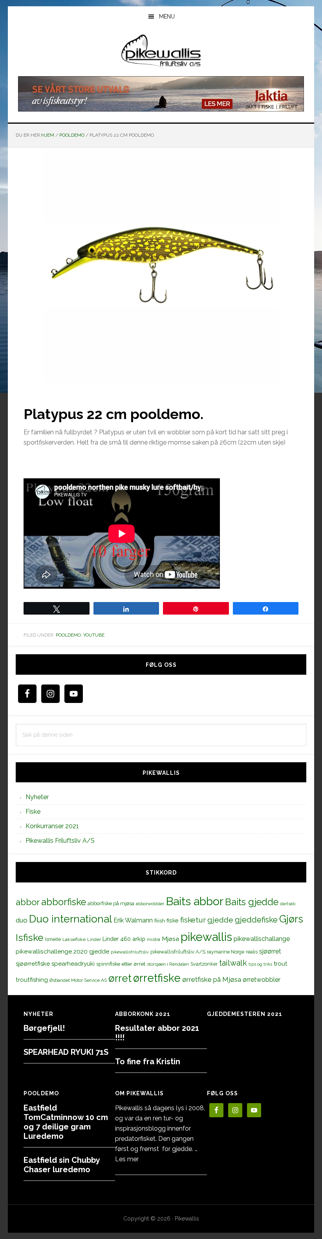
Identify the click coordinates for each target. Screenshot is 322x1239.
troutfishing (32, 979)
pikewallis (206, 937)
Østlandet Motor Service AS (78, 980)
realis (252, 952)
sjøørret (270, 951)
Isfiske (29, 937)
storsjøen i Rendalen (168, 964)
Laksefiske (74, 939)
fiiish (159, 920)
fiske (172, 920)
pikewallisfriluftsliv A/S (177, 952)
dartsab (287, 903)
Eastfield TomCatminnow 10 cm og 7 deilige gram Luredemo (66, 1122)
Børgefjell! (44, 1028)
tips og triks (260, 964)
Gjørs (291, 919)
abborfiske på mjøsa (111, 903)
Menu (167, 16)
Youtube (93, 635)
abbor (28, 902)
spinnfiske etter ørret (120, 964)
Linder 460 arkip (123, 938)
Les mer (127, 1159)
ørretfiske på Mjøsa (211, 979)
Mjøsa (170, 939)
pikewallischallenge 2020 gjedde (62, 951)
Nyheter (37, 797)
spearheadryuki (73, 963)
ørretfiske (157, 978)
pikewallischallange (262, 939)
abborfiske (63, 902)
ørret (120, 978)
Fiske (33, 811)
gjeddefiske (256, 919)
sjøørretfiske (33, 963)
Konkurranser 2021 (52, 826)
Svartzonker (204, 964)
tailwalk (233, 963)
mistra (153, 939)
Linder (94, 939)
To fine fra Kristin (147, 1061)
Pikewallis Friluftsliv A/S (60, 840)
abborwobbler (150, 903)
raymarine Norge (225, 952)
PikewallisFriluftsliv (161, 52)
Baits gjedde (251, 902)
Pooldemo (68, 635)
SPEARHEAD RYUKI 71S (66, 1052)
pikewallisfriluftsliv (130, 952)
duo (21, 920)
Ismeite (53, 939)
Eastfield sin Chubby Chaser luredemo (62, 1164)
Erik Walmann (133, 920)
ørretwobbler (261, 979)
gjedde (220, 919)
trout (280, 963)
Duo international (70, 919)
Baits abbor (194, 901)
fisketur (193, 919)
